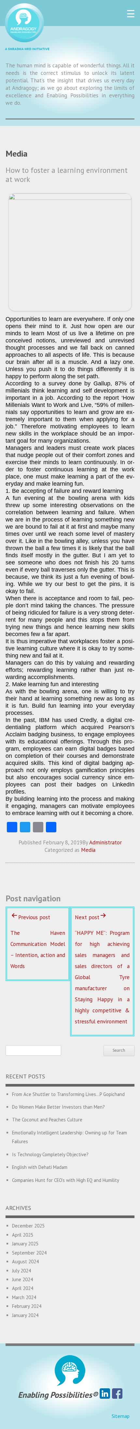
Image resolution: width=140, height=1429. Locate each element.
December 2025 (28, 1226)
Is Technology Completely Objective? (50, 1154)
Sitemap (121, 1416)
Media (88, 849)
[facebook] (117, 1395)
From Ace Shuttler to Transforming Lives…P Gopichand (68, 1094)
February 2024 (26, 1306)
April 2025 (22, 1235)
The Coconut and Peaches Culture (47, 1120)
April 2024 (22, 1288)
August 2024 (25, 1261)
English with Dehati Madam (39, 1167)
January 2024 (25, 1315)
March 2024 (24, 1297)
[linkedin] (105, 1395)
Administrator (105, 842)
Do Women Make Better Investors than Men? (58, 1107)
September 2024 (29, 1253)
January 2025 (25, 1244)
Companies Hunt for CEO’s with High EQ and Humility (65, 1180)
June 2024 (22, 1279)
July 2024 (21, 1271)
